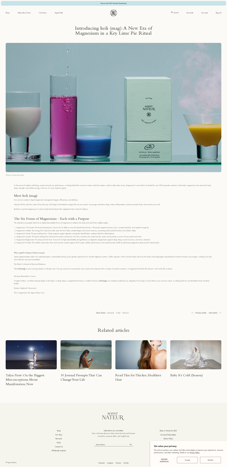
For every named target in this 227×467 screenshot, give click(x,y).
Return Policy (168, 438)
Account (204, 13)
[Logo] (113, 13)
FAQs (59, 442)
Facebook (110, 313)
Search (176, 13)
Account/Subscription (168, 434)
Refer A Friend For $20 (168, 430)
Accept (187, 460)
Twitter (118, 313)
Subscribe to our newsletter (113, 430)
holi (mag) (22, 268)
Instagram (110, 463)
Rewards (190, 13)
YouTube (126, 463)
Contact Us (59, 446)
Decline (210, 460)
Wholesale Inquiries (59, 450)
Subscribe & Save (24, 13)
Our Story (43, 13)
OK (131, 444)
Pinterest (125, 313)
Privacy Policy (195, 452)
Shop (8, 13)
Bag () (218, 13)
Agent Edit (59, 13)
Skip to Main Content (13, 9)
